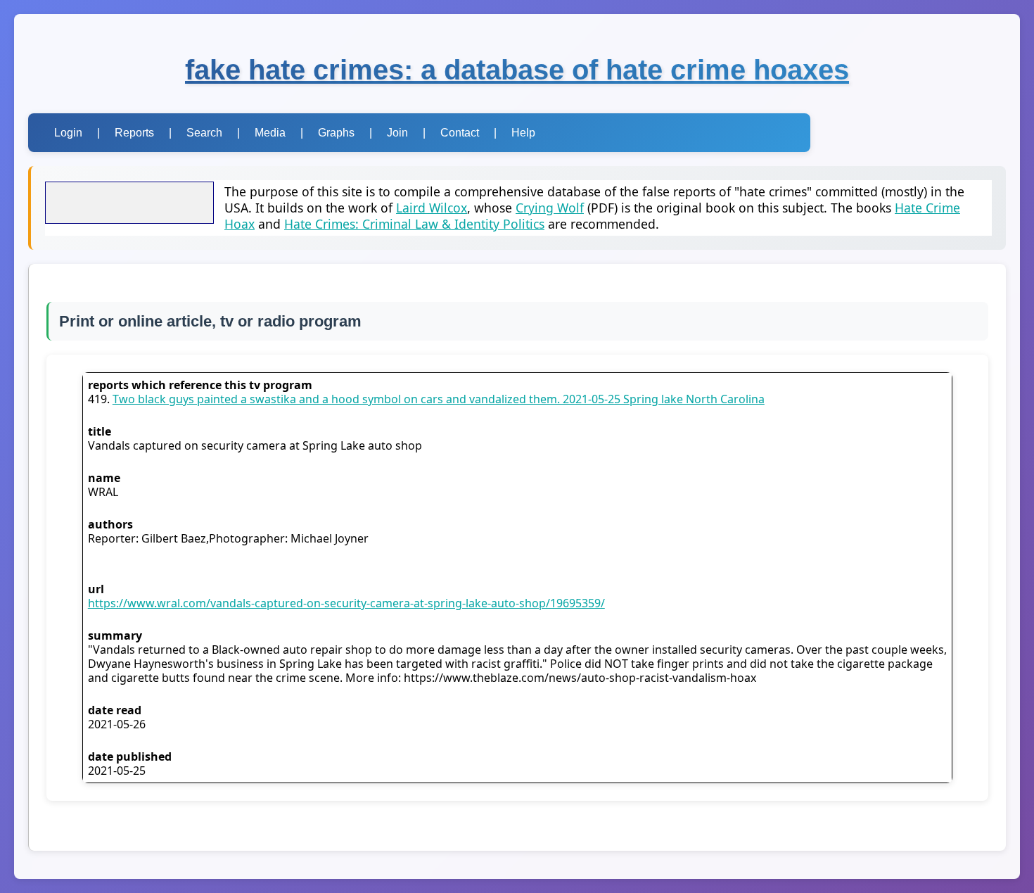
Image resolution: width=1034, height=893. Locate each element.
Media (270, 133)
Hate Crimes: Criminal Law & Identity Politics (414, 223)
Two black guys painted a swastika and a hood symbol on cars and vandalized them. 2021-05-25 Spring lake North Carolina (439, 399)
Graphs (336, 133)
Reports (134, 133)
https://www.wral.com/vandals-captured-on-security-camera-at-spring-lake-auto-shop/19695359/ (346, 603)
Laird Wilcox (431, 207)
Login (68, 133)
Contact (459, 133)
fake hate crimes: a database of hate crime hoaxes (517, 69)
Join (397, 133)
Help (523, 133)
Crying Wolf (550, 207)
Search (204, 133)
